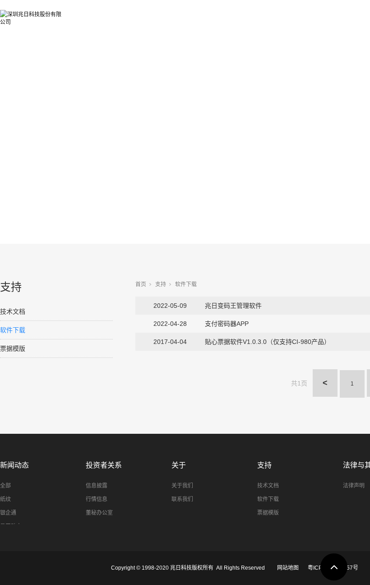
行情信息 (96, 499)
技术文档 (12, 311)
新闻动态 (261, 15)
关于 (178, 465)
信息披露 (96, 486)
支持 (160, 284)
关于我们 (182, 486)
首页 (140, 284)
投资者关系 (319, 15)
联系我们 (182, 499)
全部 (5, 486)
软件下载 (12, 330)
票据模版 (12, 348)
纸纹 (5, 499)
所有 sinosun (105, 15)
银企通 (8, 513)
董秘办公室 (99, 513)
